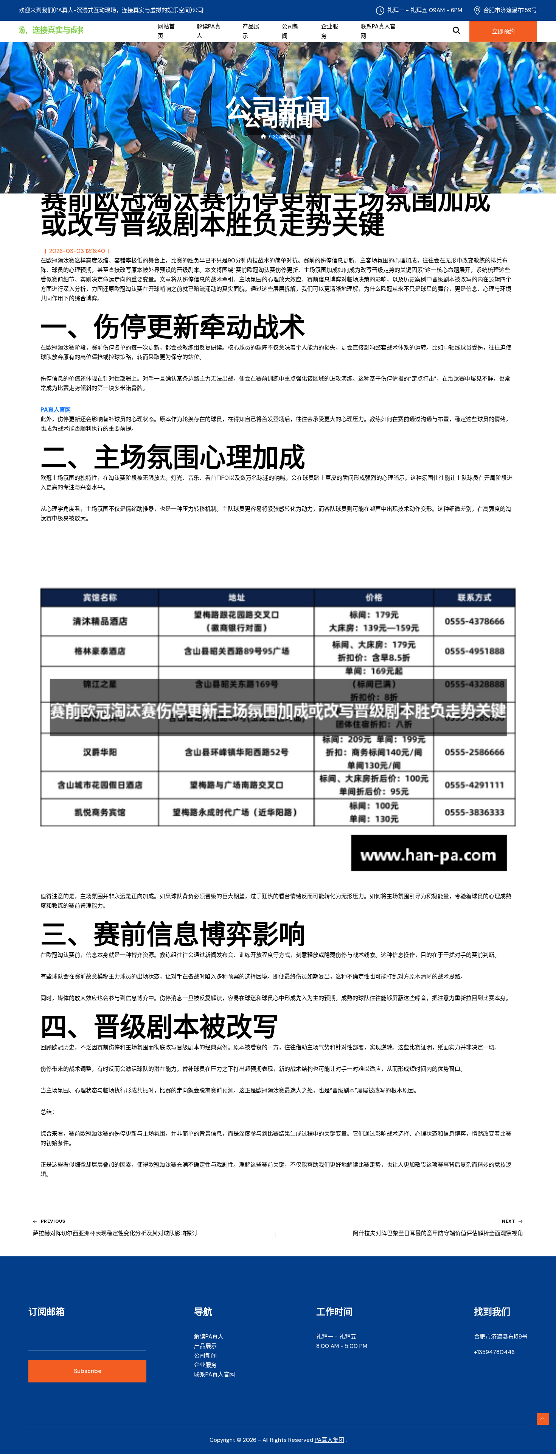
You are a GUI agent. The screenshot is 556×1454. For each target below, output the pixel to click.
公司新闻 (290, 31)
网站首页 (166, 31)
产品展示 (250, 31)
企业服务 (329, 31)
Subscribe (87, 1371)
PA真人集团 (329, 1440)
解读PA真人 (209, 31)
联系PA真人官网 (378, 31)
